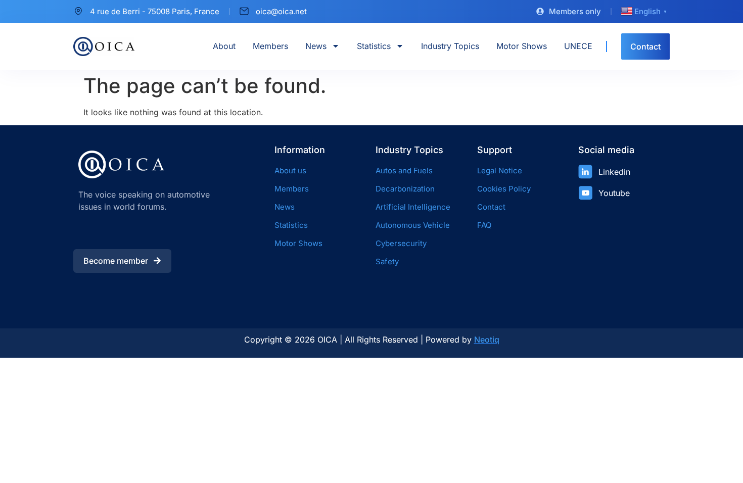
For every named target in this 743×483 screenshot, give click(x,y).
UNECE (578, 46)
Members (270, 46)
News (316, 46)
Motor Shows (521, 46)
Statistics (374, 46)
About (224, 46)
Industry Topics (450, 46)
